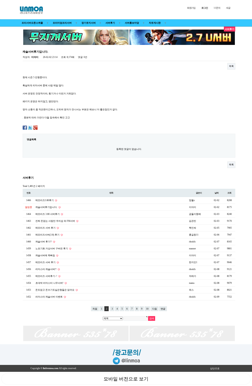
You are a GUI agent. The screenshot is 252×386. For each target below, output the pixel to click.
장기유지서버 (89, 22)
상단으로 (215, 368)
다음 (154, 308)
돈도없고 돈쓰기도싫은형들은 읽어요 (55, 290)
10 (147, 308)
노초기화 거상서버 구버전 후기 (52, 248)
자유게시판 (155, 22)
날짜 (217, 193)
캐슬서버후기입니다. (46, 207)
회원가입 (191, 7)
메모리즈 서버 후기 (45, 227)
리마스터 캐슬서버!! (46, 269)
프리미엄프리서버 (62, 22)
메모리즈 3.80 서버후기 (47, 214)
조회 (229, 193)
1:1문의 (217, 7)
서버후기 (110, 22)
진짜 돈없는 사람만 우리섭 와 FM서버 (55, 221)
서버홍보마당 (132, 22)
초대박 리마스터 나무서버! (49, 283)
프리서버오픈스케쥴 (32, 22)
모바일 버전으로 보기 (126, 378)
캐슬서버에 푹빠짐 (45, 255)
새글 (228, 7)
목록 (231, 66)
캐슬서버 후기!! (43, 241)
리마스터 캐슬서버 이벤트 (49, 296)
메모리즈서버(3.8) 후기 (47, 234)
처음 (95, 308)
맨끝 (163, 308)
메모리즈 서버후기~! (46, 276)
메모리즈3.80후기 (44, 200)
